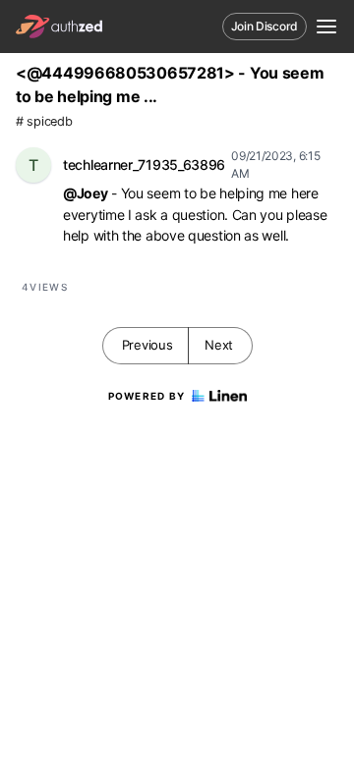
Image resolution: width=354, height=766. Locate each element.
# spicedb (44, 121)
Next (219, 345)
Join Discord (264, 26)
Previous (147, 345)
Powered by (147, 396)
